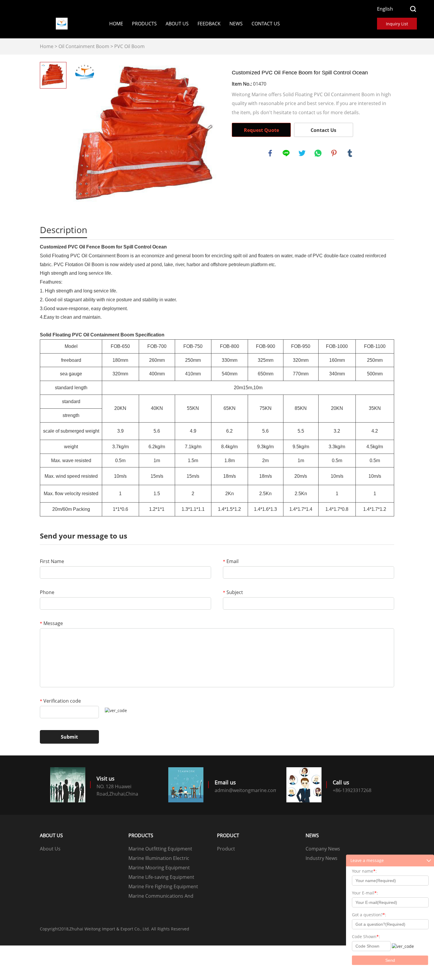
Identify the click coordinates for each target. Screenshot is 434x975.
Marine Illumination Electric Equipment (158, 859)
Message (51, 623)
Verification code (60, 701)
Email (231, 561)
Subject (233, 592)
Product (226, 848)
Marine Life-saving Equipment (161, 877)
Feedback (209, 23)
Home (116, 23)
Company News (323, 848)
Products (144, 23)
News (236, 23)
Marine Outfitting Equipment (160, 848)
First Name (52, 561)
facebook (270, 153)
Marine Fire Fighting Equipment (163, 886)
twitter (302, 153)
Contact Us (266, 23)
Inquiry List (397, 24)
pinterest (333, 153)
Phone (47, 592)
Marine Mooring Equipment (159, 867)
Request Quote (261, 130)
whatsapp (318, 153)
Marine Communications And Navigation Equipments (160, 897)
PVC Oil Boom (129, 46)
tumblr (349, 153)
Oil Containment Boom (83, 46)
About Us (177, 23)
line (286, 153)
